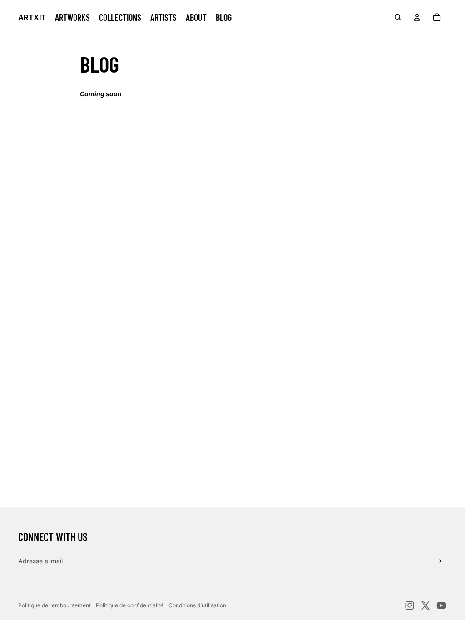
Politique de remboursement (54, 605)
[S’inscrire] (439, 561)
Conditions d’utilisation (197, 605)
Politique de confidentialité (129, 605)
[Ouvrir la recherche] (398, 17)
